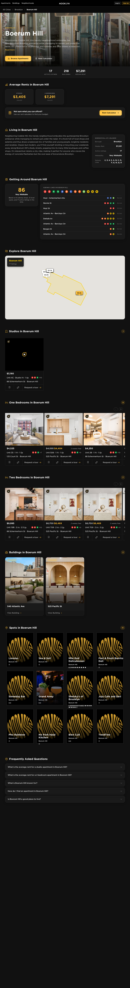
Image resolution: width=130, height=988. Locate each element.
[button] (117, 3)
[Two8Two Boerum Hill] (109, 741)
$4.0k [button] (46, 275)
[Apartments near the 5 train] (58, 191)
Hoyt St (46, 208)
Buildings (16, 3)
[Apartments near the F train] (79, 191)
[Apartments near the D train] (75, 191)
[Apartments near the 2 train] (45, 191)
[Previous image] (7, 354)
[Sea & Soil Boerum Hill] (50, 665)
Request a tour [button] (31, 387)
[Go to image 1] (21, 369)
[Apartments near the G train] (84, 191)
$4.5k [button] (45, 272)
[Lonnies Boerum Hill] (20, 665)
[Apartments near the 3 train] (49, 191)
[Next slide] (121, 409)
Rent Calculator (45, 58)
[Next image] (41, 354)
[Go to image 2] (22, 369)
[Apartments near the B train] (66, 191)
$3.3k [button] (50, 270)
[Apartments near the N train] (88, 191)
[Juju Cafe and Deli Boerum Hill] (109, 703)
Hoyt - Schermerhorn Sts (54, 198)
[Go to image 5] (27, 369)
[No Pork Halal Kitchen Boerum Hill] (50, 744)
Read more (10, 50)
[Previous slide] (116, 409)
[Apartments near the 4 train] (53, 191)
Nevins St (47, 203)
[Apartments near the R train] (97, 191)
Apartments (5, 3)
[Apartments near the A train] (62, 191)
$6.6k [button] (79, 293)
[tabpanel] (65, 364)
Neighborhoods (28, 3)
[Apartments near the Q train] (92, 191)
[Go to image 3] (24, 369)
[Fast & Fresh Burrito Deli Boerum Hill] (109, 667)
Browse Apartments (19, 58)
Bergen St (47, 229)
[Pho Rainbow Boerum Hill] (20, 741)
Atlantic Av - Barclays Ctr (54, 213)
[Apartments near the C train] (71, 191)
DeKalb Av (47, 219)
